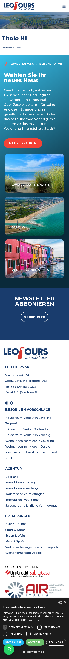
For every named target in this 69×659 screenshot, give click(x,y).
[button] (23, 143)
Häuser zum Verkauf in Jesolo (26, 429)
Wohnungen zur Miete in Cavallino (29, 441)
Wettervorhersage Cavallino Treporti (31, 547)
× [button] (65, 602)
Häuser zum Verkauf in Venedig (27, 435)
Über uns (11, 476)
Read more (33, 619)
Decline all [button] (56, 642)
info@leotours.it (25, 392)
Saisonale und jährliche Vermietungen (32, 505)
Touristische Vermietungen (24, 494)
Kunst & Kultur (15, 524)
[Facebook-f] (11, 403)
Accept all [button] (35, 642)
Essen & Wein (15, 535)
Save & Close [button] (13, 642)
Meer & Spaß (14, 541)
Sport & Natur (15, 530)
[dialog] (34, 628)
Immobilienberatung (20, 482)
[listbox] (60, 602)
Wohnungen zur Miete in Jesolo (27, 446)
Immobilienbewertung (21, 488)
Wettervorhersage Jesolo (23, 553)
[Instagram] (6, 403)
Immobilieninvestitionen (22, 499)
